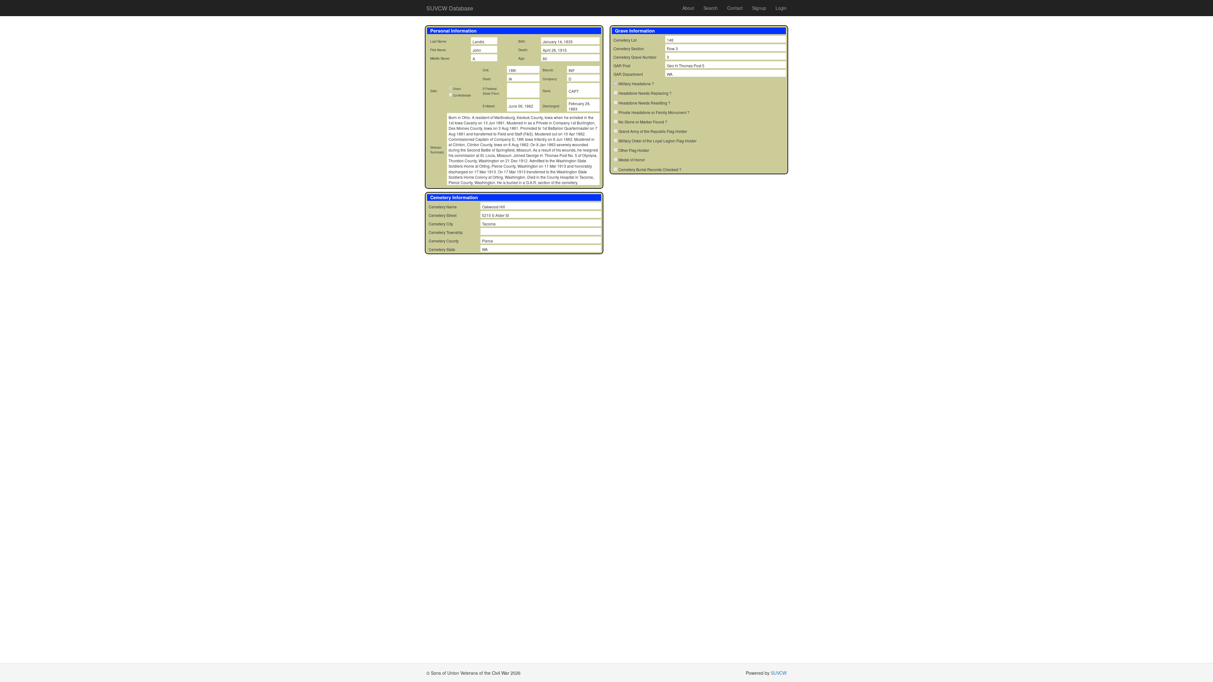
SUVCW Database (449, 8)
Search (710, 8)
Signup (759, 8)
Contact (735, 8)
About (688, 8)
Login (781, 8)
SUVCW (779, 673)
